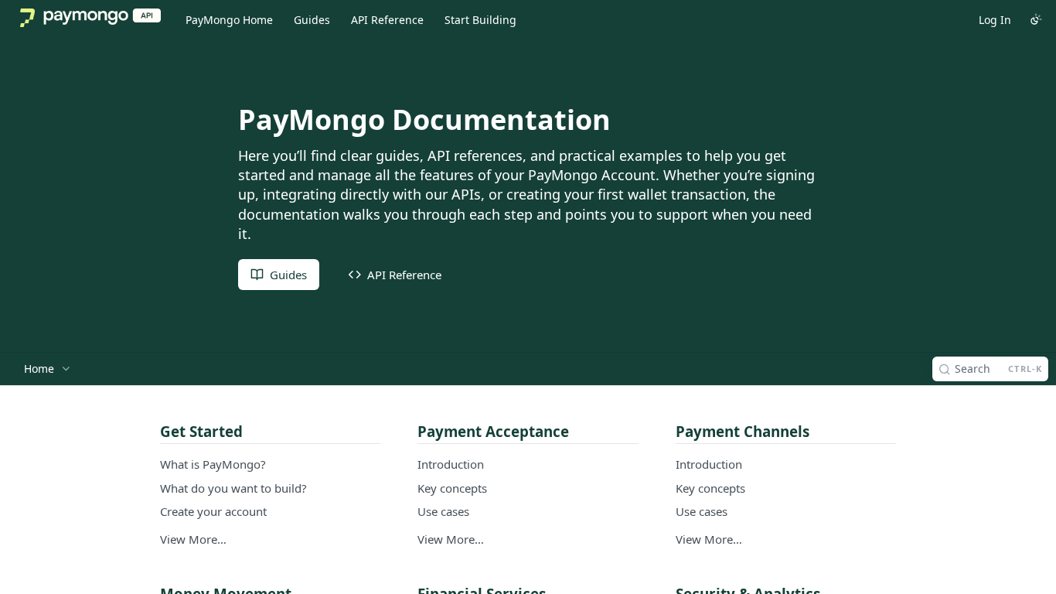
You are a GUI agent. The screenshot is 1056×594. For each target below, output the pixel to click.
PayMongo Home (229, 19)
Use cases (443, 511)
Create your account (213, 511)
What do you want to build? (233, 488)
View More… (193, 539)
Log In (995, 19)
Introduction (450, 464)
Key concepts (452, 488)
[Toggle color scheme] (1036, 19)
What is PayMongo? (213, 464)
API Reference (387, 19)
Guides (312, 19)
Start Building (480, 19)
